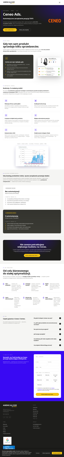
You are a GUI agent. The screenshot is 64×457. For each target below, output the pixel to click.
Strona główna (6, 10)
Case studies (5, 426)
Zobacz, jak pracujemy (24, 29)
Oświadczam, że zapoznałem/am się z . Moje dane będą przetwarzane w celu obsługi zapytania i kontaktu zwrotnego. (48, 389)
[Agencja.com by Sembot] (9, 2)
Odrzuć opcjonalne (46, 453)
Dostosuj (37, 453)
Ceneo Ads (35, 414)
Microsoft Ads (55, 375)
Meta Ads (47, 375)
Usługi (12, 10)
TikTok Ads (39, 384)
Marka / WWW (38, 367)
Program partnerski (6, 433)
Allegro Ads (39, 380)
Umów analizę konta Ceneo (47, 394)
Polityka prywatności (6, 455)
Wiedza (4, 431)
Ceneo (47, 380)
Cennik (4, 429)
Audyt (4, 428)
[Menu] (59, 2)
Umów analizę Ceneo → (10, 29)
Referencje (5, 424)
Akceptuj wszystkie (57, 453)
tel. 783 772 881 (36, 426)
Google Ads (39, 375)
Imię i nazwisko (39, 356)
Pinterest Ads (55, 380)
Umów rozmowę (36, 428)
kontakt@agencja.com (37, 424)
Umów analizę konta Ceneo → (31, 255)
